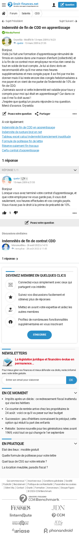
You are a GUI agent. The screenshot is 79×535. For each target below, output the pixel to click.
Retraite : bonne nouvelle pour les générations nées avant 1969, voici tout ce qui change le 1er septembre (41, 430)
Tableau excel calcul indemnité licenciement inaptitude (36, 136)
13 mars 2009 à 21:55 (35, 43)
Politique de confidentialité (40, 484)
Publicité (7, 484)
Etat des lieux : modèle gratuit (20, 449)
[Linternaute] (21, 515)
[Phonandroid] (58, 530)
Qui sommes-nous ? (16, 481)
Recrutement (19, 484)
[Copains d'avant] (21, 523)
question (69, 4)
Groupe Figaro (67, 487)
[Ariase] (21, 530)
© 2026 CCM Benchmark (39, 491)
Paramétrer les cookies (65, 484)
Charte (29, 487)
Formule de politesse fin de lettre (22, 141)
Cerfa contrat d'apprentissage (20, 150)
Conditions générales (53, 481)
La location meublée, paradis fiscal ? (25, 467)
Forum (13, 13)
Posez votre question (19, 113)
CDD (37, 13)
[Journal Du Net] (58, 507)
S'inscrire (39, 334)
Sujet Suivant (66, 21)
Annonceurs (52, 487)
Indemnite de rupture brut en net (22, 132)
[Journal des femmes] (21, 507)
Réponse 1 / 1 (10, 170)
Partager (45, 113)
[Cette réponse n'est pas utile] (15, 213)
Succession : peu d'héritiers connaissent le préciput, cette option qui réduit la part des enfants (40, 421)
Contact (20, 487)
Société (68, 481)
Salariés (26, 13)
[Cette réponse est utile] (4, 213)
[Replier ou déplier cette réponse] (75, 170)
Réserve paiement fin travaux (20, 146)
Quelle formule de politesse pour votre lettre (29, 455)
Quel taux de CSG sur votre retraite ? (24, 461)
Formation (40, 487)
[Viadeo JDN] (58, 523)
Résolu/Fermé (12, 32)
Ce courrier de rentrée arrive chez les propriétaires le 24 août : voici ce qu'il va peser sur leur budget (37, 411)
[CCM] (58, 515)
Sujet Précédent (14, 21)
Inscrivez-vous (34, 481)
